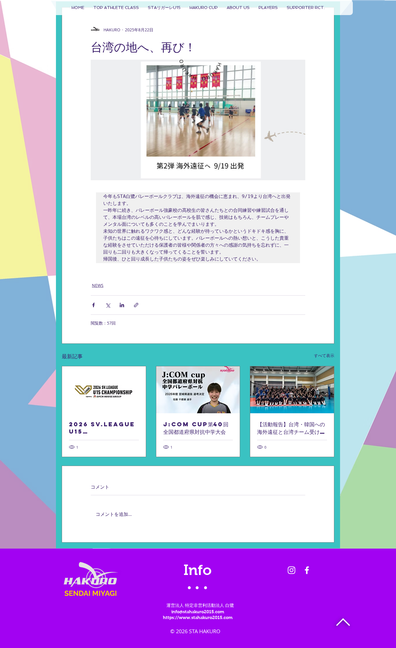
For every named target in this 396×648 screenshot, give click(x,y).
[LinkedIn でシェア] (122, 305)
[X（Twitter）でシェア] (107, 305)
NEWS (97, 285)
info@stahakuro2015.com (197, 611)
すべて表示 (324, 355)
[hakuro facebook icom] (307, 570)
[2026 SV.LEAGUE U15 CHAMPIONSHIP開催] (104, 389)
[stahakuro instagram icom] (291, 570)
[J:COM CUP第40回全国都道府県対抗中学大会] (198, 389)
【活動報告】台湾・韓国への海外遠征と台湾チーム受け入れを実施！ (291, 428)
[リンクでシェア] (136, 305)
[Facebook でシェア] (93, 305)
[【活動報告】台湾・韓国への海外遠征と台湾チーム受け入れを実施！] (292, 389)
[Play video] (198, 120)
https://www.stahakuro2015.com (197, 617)
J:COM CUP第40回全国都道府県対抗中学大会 (195, 428)
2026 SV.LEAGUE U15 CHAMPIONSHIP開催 (102, 428)
